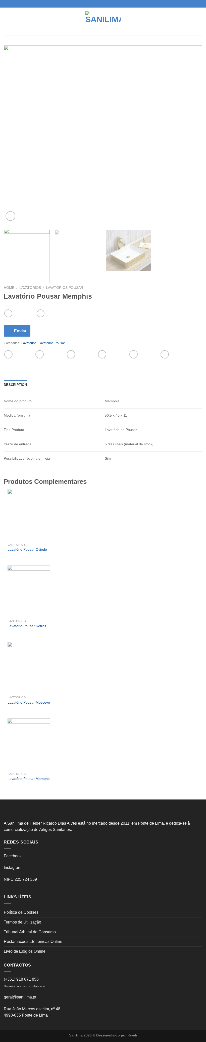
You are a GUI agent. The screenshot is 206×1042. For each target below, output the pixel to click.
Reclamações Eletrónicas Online (33, 941)
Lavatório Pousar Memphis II (29, 781)
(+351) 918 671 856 (21, 979)
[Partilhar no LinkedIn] (165, 354)
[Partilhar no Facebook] (39, 354)
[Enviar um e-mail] (107, 4)
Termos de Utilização (22, 922)
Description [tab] (15, 385)
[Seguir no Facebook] (98, 4)
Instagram (12, 867)
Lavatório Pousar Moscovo (29, 702)
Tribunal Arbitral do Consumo (30, 932)
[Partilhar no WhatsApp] (8, 354)
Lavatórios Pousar (64, 288)
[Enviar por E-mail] (102, 354)
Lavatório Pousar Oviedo (27, 549)
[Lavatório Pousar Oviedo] (29, 514)
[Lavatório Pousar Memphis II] (29, 744)
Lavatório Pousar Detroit (27, 626)
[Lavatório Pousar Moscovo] (29, 667)
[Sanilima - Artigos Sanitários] (103, 21)
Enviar (20, 331)
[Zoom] (10, 216)
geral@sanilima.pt (20, 997)
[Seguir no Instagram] (103, 4)
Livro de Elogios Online (24, 951)
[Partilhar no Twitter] (71, 354)
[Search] (200, 21)
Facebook (13, 856)
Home (9, 288)
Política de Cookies (21, 912)
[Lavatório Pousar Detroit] (29, 591)
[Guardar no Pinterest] (133, 354)
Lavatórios (30, 288)
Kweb (132, 1035)
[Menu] (7, 21)
